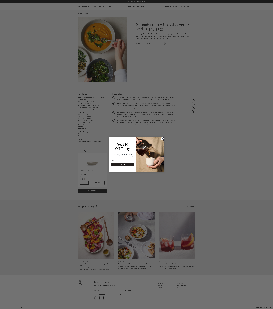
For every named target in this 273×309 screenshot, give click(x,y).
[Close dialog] (162, 138)
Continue (122, 164)
